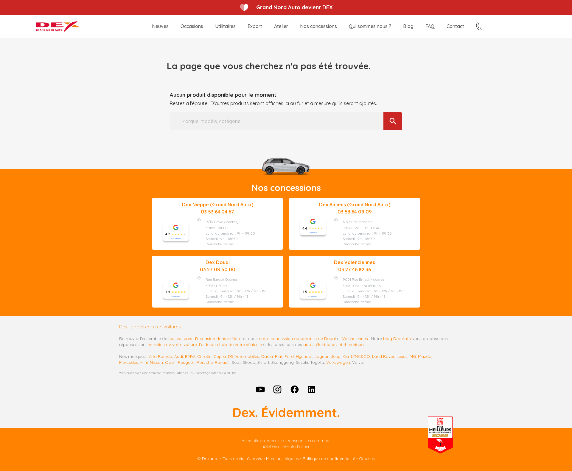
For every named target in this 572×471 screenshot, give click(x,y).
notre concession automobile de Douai (297, 338)
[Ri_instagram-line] (277, 389)
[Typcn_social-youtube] (260, 389)
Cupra (220, 356)
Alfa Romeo (160, 356)
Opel (170, 362)
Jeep (336, 356)
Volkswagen (338, 362)
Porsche (205, 362)
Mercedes (128, 362)
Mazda (424, 356)
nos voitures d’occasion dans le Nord (205, 338)
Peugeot (186, 362)
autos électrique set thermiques (334, 344)
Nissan (156, 362)
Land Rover (383, 356)
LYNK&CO (360, 356)
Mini (144, 362)
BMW (190, 356)
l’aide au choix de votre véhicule (230, 344)
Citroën (204, 356)
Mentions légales (282, 458)
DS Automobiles (243, 356)
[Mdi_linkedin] (312, 389)
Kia (346, 356)
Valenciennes (355, 338)
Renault (222, 362)
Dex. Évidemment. (286, 412)
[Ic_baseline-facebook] (294, 389)
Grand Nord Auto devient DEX (294, 7)
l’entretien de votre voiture (171, 344)
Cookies (367, 458)
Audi (178, 356)
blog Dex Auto (397, 338)
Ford (289, 356)
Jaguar (321, 356)
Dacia (267, 356)
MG (413, 356)
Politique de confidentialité (329, 458)
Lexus (402, 356)
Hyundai (304, 356)
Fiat (278, 356)
